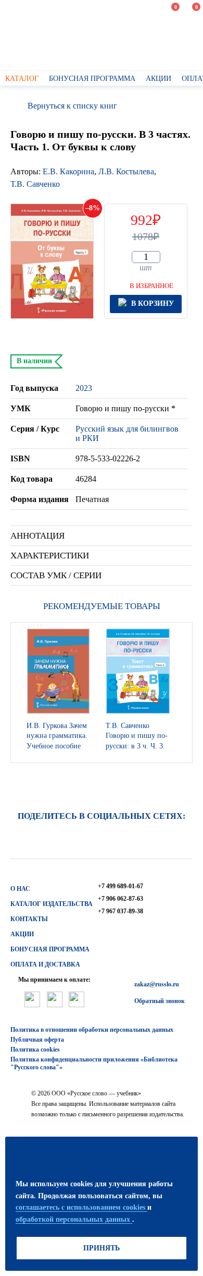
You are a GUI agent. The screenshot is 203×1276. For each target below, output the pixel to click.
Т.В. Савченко (35, 184)
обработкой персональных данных (74, 1219)
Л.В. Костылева (126, 171)
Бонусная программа (50, 949)
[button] (181, 692)
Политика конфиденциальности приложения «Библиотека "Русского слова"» (93, 1063)
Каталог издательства (51, 904)
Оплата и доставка (45, 964)
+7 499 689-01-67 (120, 886)
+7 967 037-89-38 (120, 911)
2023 (83, 388)
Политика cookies (35, 1049)
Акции (22, 934)
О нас (20, 888)
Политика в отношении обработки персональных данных (91, 1029)
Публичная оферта (37, 1039)
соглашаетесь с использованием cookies (81, 1207)
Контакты (29, 919)
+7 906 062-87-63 (120, 898)
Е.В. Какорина (68, 171)
